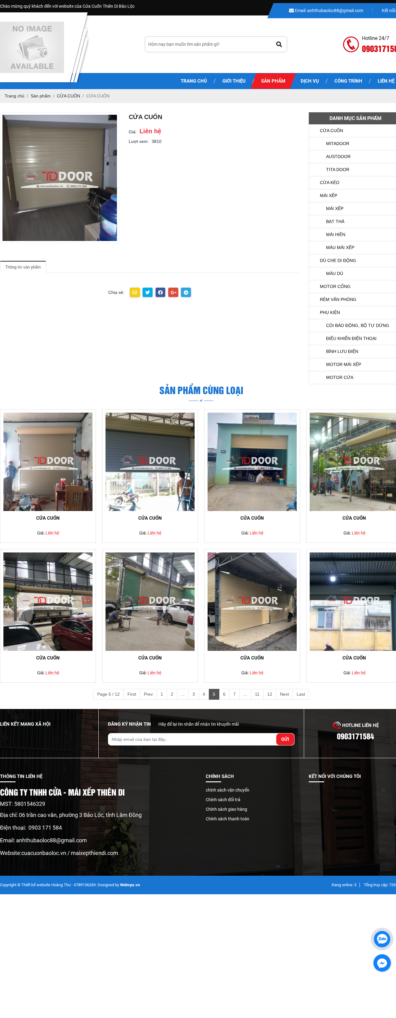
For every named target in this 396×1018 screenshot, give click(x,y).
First (131, 694)
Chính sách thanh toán (227, 818)
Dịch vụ (310, 81)
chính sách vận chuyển (227, 790)
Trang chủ (194, 81)
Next (284, 694)
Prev (148, 694)
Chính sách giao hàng (226, 809)
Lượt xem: (139, 141)
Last (301, 694)
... (183, 694)
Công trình (348, 81)
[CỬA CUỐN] (48, 462)
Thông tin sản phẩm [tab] (23, 267)
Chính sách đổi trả (223, 799)
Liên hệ (52, 532)
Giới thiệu (234, 81)
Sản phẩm (273, 81)
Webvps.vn (130, 885)
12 (269, 694)
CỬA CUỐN (48, 518)
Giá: (133, 131)
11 (257, 694)
